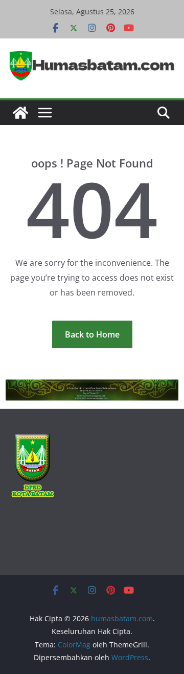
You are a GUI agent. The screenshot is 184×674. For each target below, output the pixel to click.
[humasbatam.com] (20, 112)
